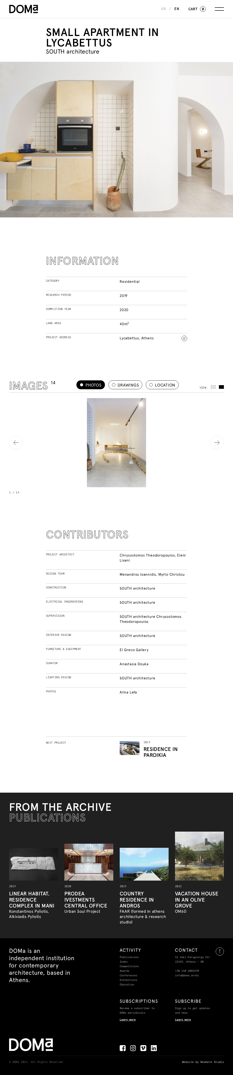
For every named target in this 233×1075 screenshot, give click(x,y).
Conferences (128, 975)
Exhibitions (128, 980)
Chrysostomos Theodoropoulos (147, 555)
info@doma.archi (187, 975)
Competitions (129, 966)
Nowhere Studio (212, 1062)
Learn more (128, 1019)
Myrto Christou (171, 574)
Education (127, 984)
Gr (163, 9)
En (176, 9)
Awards (124, 971)
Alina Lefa (128, 692)
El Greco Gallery (134, 649)
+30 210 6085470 (187, 971)
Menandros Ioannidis (138, 574)
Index (124, 962)
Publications (129, 957)
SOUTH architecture (137, 588)
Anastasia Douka (134, 664)
